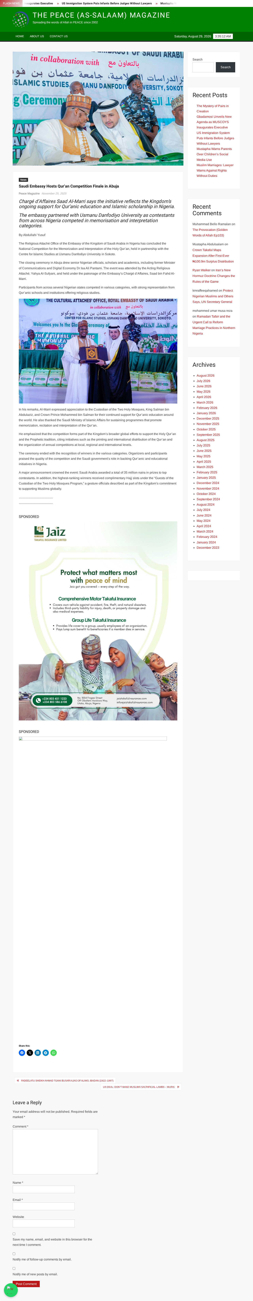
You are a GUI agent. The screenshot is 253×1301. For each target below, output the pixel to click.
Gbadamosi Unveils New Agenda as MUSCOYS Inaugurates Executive (214, 122)
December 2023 (208, 547)
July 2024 (203, 510)
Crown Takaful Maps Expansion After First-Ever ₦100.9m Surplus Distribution (213, 255)
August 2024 (205, 504)
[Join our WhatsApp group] (11, 1290)
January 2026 (206, 413)
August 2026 (205, 375)
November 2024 (208, 488)
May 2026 (204, 391)
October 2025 (206, 429)
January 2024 (206, 542)
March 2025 (205, 467)
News (23, 179)
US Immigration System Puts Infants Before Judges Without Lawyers (82, 3)
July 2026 (203, 381)
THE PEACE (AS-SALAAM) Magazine (101, 15)
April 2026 (204, 397)
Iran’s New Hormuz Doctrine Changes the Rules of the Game (214, 275)
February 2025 (207, 472)
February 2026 (207, 407)
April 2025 (204, 461)
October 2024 (206, 494)
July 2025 (203, 445)
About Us (37, 36)
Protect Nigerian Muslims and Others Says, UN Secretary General (213, 296)
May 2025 (204, 456)
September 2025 (208, 434)
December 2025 (208, 418)
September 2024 (208, 499)
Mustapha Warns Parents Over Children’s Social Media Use (174, 3)
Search (198, 59)
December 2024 (208, 483)
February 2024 (207, 536)
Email (18, 1200)
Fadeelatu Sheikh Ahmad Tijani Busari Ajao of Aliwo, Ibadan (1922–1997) (67, 1080)
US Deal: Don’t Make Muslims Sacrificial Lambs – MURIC (139, 1087)
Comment (20, 1126)
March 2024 (205, 531)
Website (18, 1217)
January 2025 (206, 477)
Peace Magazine (29, 193)
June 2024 (204, 515)
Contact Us (59, 36)
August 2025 (205, 440)
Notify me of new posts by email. (35, 1274)
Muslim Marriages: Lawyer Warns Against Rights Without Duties (215, 170)
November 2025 (208, 423)
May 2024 (204, 520)
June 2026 (204, 386)
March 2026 (205, 402)
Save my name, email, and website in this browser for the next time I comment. (52, 1242)
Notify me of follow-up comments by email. (42, 1259)
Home (20, 36)
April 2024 (204, 526)
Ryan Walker (202, 270)
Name (18, 1182)
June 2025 (204, 450)
